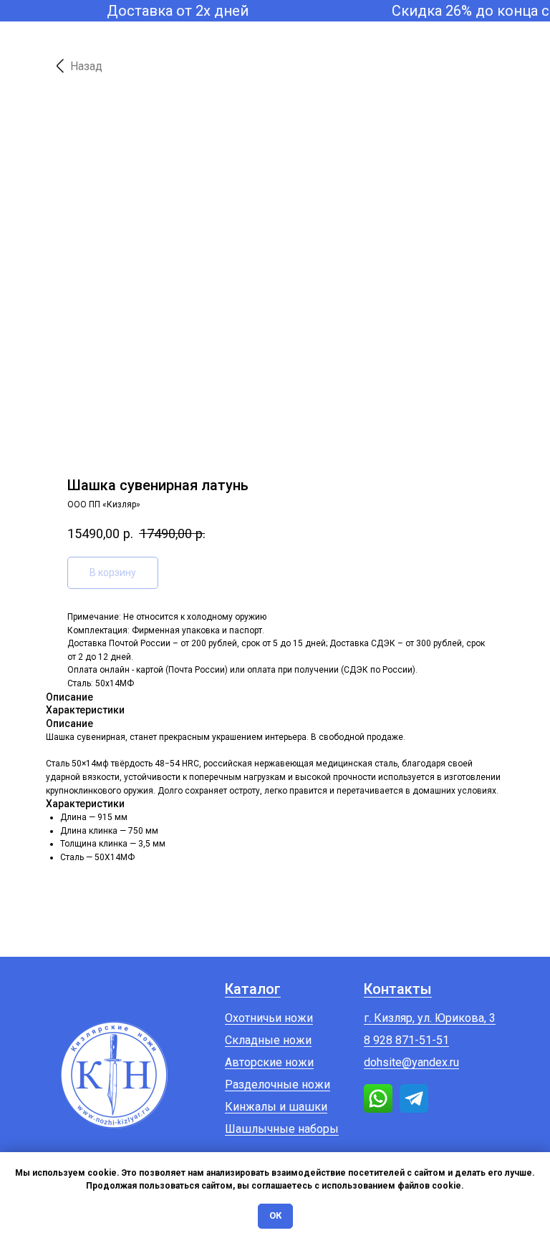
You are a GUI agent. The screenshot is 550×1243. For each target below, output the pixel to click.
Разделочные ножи (277, 1084)
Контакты (398, 989)
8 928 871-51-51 (406, 1040)
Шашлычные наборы (282, 1129)
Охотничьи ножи (269, 1018)
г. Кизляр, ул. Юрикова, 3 (430, 1018)
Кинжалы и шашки (276, 1106)
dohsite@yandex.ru (411, 1062)
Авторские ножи (269, 1062)
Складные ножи (268, 1040)
